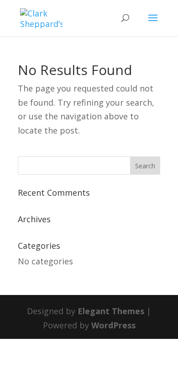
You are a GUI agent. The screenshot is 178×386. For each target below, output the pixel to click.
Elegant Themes (111, 311)
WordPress (113, 325)
